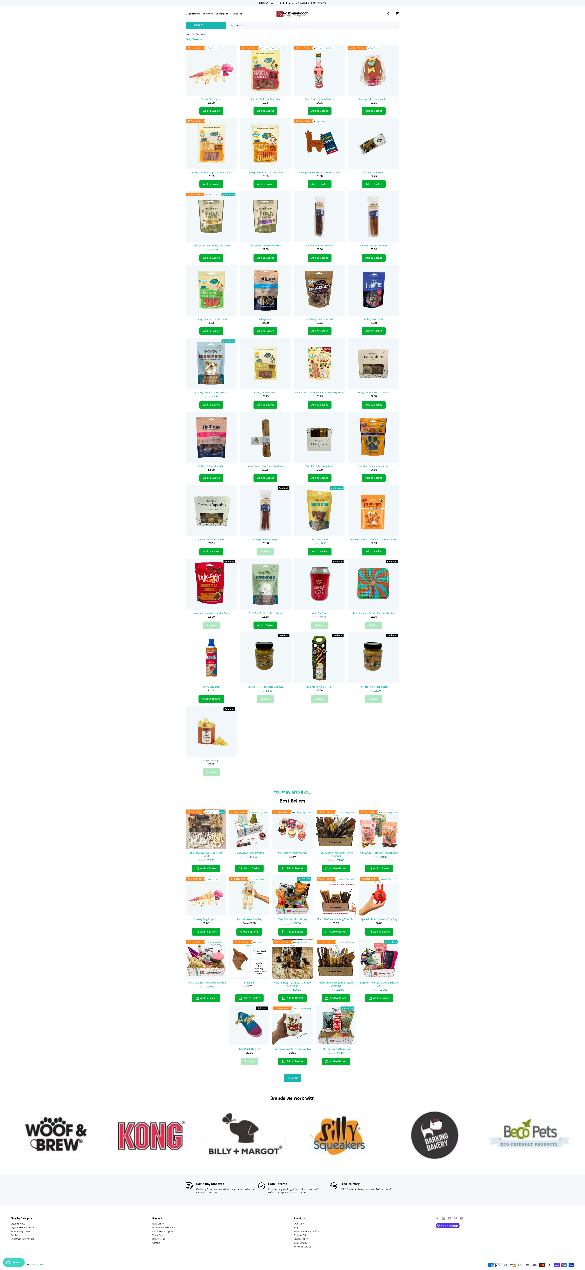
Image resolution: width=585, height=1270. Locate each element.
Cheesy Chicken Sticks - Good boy (265, 172)
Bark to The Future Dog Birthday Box (379, 984)
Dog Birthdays (18, 1223)
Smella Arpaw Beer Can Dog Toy (292, 1049)
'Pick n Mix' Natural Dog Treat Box (336, 919)
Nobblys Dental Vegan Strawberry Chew (319, 172)
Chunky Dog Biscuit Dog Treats (211, 392)
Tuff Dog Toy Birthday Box (335, 1049)
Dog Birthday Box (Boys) (292, 919)
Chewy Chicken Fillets (265, 392)
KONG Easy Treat (211, 686)
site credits (39, 1264)
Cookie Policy (300, 1242)
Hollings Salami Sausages (265, 539)
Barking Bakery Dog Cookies (373, 99)
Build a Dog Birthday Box (249, 853)
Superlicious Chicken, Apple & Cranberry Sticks (319, 392)
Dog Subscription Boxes (23, 1227)
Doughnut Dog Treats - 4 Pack (373, 392)
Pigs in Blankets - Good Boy (265, 99)
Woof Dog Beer (319, 613)
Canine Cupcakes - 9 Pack (211, 539)
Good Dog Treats (319, 539)
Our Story (299, 1223)
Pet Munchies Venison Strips (374, 466)
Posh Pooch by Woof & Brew (319, 99)
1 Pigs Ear (249, 982)
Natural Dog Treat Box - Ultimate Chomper (293, 984)
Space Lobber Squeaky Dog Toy (379, 919)
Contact (156, 1242)
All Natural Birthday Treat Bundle (379, 853)
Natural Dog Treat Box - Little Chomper (336, 984)
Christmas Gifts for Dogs (23, 1238)
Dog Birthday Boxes (259, 812)
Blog (296, 1227)
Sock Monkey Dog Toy (249, 919)
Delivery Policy (301, 1235)
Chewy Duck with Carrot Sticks (211, 319)
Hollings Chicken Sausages (373, 245)
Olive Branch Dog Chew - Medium (265, 466)
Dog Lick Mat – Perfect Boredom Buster (373, 613)
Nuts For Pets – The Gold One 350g (265, 686)
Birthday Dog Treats (302, 812)
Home (188, 34)
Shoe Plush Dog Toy (249, 1049)
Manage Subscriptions (163, 1227)
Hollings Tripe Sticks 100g (211, 466)
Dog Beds (15, 1235)
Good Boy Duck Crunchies (319, 319)
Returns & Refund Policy (306, 1231)
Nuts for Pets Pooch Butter (374, 686)
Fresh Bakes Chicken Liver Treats (265, 245)
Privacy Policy (301, 1238)
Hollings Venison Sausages (319, 245)
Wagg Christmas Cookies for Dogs (211, 613)
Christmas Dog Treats (271, 48)
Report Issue (158, 1238)
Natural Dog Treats (20, 1231)
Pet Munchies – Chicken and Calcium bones (373, 539)
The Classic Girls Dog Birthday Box (206, 982)
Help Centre (158, 1223)
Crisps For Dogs (211, 760)
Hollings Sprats (265, 319)
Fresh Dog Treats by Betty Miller (265, 613)
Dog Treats (212, 48)
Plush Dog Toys (257, 879)
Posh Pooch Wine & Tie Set (319, 686)
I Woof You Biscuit (373, 172)
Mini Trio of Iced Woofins (292, 853)
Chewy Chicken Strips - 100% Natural (211, 172)
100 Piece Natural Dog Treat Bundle (206, 854)
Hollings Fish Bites (373, 319)
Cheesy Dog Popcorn (211, 99)
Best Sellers (213, 812)
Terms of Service (302, 1246)
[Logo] (292, 14)
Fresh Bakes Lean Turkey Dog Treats (211, 245)
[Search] (231, 25)
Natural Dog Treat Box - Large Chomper (336, 854)
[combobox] (314, 25)
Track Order (158, 1235)
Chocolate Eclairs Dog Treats (319, 466)
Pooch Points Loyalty (162, 1231)
